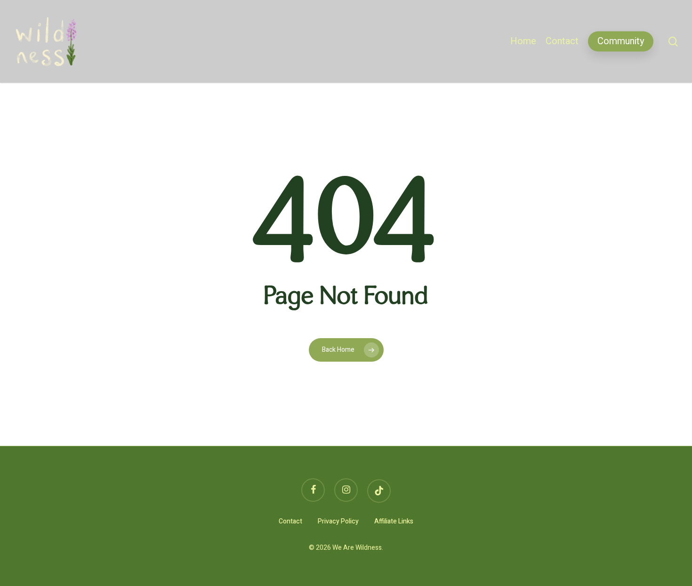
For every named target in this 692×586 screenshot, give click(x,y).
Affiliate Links (393, 521)
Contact (290, 521)
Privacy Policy (338, 521)
